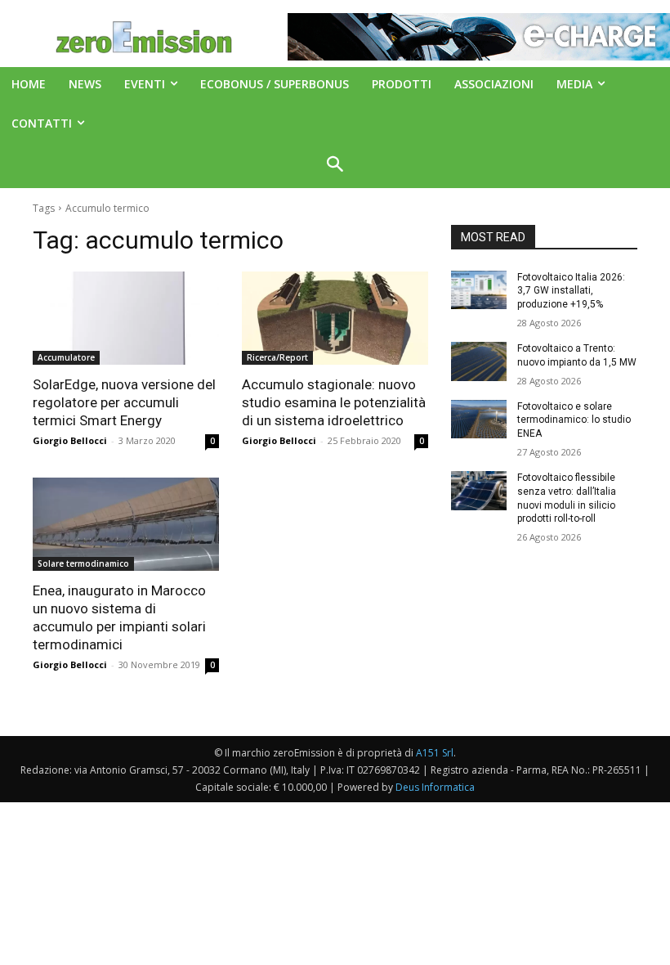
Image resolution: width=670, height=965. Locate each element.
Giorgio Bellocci (70, 440)
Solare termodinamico (83, 563)
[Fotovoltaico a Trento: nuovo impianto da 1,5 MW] (479, 361)
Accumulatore (66, 357)
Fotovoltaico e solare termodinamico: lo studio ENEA (574, 420)
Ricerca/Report (277, 357)
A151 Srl (434, 753)
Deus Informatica (435, 787)
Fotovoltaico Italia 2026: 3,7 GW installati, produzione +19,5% (571, 291)
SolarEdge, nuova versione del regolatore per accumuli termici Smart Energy (124, 402)
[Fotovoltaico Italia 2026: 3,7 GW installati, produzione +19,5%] (479, 290)
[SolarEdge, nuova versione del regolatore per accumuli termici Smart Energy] (126, 318)
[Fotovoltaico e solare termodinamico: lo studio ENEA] (479, 419)
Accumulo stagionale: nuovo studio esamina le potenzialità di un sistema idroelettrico (334, 402)
